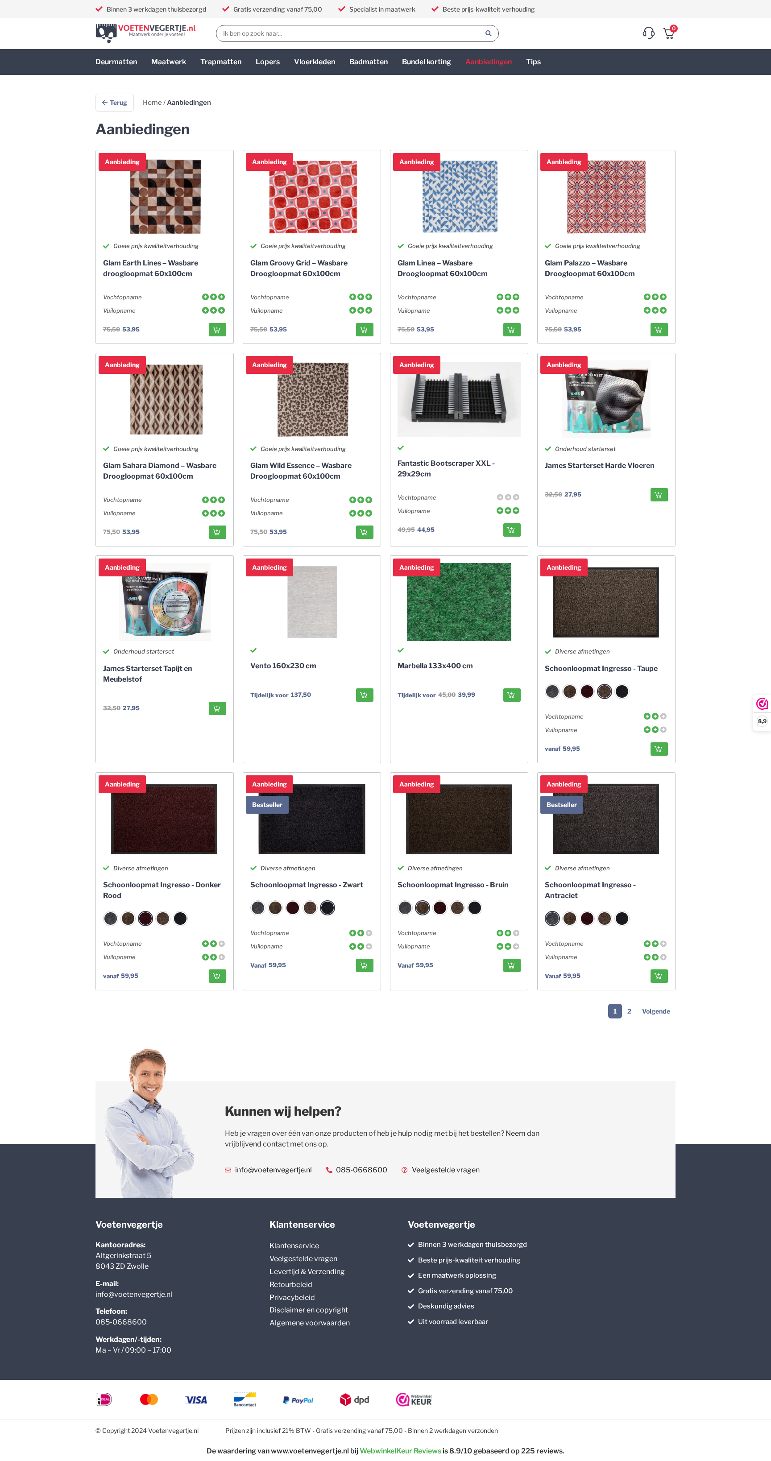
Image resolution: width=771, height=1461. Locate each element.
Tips (533, 62)
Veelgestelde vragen (303, 1258)
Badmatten (368, 62)
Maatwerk (168, 62)
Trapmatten (220, 62)
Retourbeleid (290, 1284)
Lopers (268, 62)
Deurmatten (116, 62)
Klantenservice (294, 1246)
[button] (217, 329)
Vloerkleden (314, 62)
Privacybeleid (292, 1297)
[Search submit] (488, 33)
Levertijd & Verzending (307, 1271)
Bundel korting (426, 62)
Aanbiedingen (488, 62)
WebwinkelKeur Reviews (400, 1451)
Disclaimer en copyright (308, 1310)
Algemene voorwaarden (309, 1323)
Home (152, 103)
